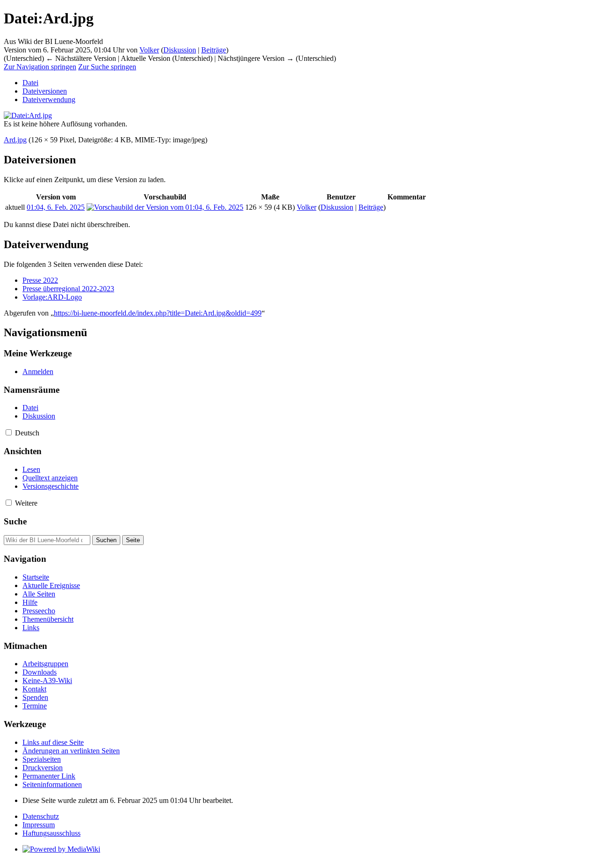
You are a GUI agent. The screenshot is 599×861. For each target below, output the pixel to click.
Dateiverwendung (48, 99)
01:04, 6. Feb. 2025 (56, 207)
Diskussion (179, 50)
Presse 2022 (40, 280)
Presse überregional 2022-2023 (68, 289)
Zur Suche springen (107, 67)
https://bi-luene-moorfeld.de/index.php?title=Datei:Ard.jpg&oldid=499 (158, 313)
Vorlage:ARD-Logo (52, 297)
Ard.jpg (15, 140)
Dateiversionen (44, 91)
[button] (9, 432)
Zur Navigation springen (40, 67)
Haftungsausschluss (51, 833)
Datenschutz (40, 816)
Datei (30, 83)
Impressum (38, 825)
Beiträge (213, 50)
